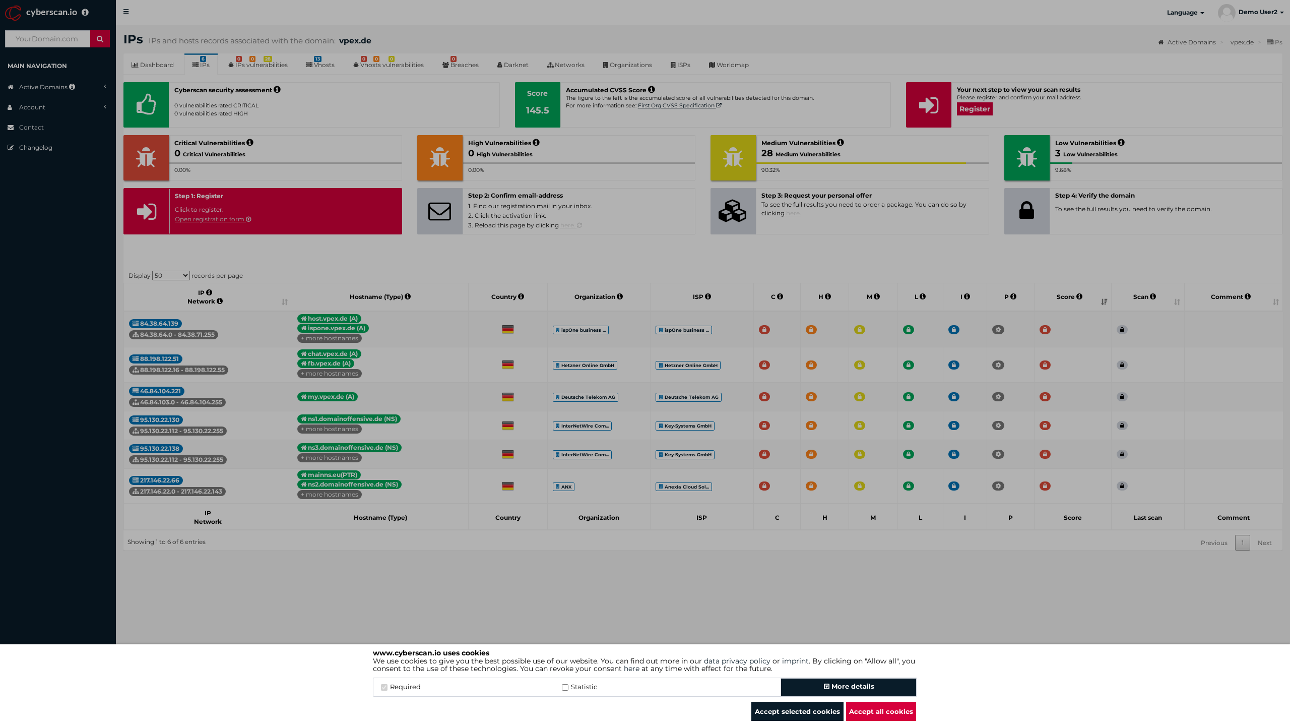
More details (851, 686)
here (631, 668)
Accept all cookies (881, 711)
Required (405, 687)
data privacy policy (737, 661)
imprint (795, 661)
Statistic (584, 687)
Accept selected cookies (797, 711)
